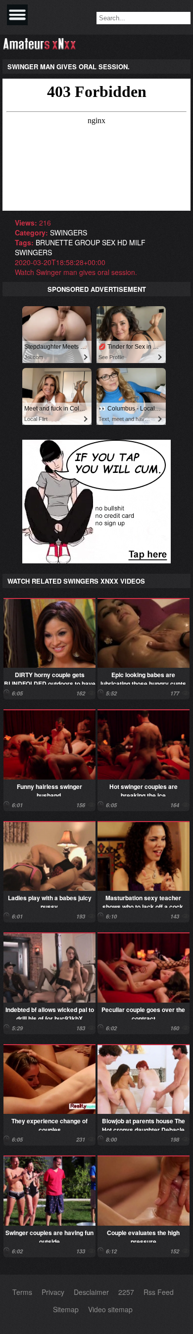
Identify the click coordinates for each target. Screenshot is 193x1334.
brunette (54, 242)
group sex (95, 242)
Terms (22, 1292)
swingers (68, 232)
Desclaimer (91, 1292)
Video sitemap (110, 1309)
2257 (126, 1292)
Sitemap (66, 1309)
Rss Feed (159, 1292)
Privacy (53, 1292)
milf (137, 242)
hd (122, 242)
